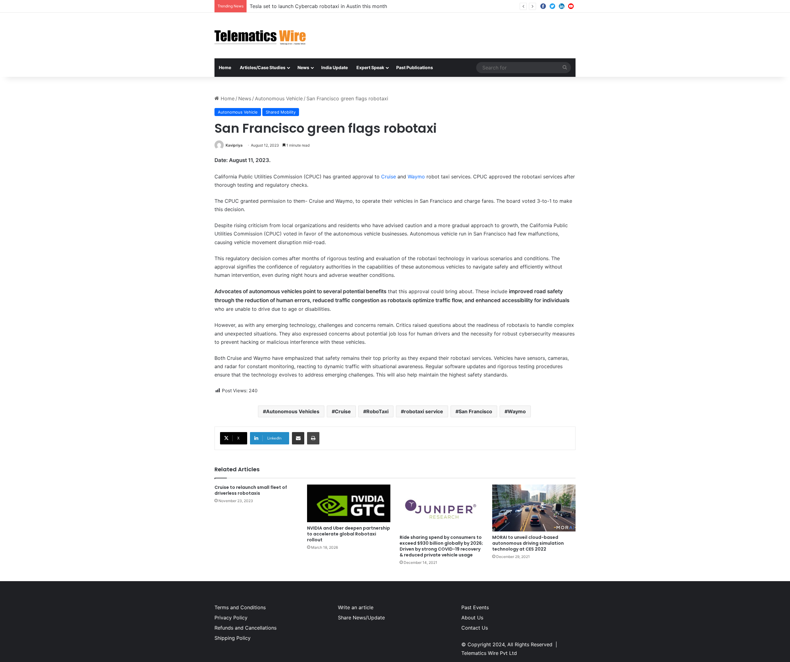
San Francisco (475, 411)
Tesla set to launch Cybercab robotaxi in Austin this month (318, 6)
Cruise (389, 176)
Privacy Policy (230, 617)
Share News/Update (361, 617)
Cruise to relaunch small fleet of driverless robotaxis (250, 490)
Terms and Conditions (240, 607)
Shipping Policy (232, 638)
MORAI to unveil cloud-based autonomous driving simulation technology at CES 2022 (528, 543)
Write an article (355, 607)
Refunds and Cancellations (245, 628)
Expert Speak (370, 67)
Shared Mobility (281, 112)
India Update (334, 67)
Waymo (416, 176)
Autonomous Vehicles (292, 411)
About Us (472, 617)
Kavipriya (234, 145)
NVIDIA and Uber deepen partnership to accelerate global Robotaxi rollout (348, 534)
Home (225, 67)
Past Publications (414, 67)
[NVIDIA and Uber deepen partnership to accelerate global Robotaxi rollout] (348, 503)
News (303, 67)
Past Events (475, 607)
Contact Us (474, 628)
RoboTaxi (377, 411)
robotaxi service (423, 411)
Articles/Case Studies (262, 67)
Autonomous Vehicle (279, 98)
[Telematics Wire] (260, 35)
